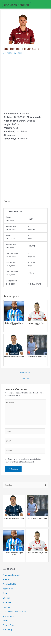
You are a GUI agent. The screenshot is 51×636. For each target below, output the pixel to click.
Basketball (8, 588)
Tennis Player (9, 625)
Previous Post (25, 372)
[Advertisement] (25, 81)
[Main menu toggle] (46, 4)
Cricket (6, 598)
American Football (11, 575)
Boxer (5, 593)
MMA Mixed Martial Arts (14, 611)
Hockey (6, 607)
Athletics (7, 579)
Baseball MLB (9, 584)
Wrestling (7, 629)
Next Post (25, 379)
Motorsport (8, 616)
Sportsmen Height (16, 4)
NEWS (6, 620)
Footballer (8, 53)
